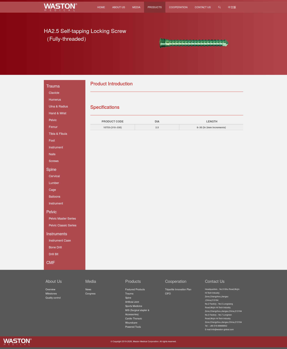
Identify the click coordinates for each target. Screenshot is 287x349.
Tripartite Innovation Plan (178, 289)
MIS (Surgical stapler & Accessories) (137, 312)
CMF (50, 262)
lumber (54, 182)
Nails (52, 154)
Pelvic (51, 211)
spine (51, 169)
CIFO (168, 293)
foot (52, 140)
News (88, 289)
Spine (128, 297)
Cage (52, 189)
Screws (54, 161)
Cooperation (178, 7)
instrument (56, 147)
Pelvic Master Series (62, 218)
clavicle (54, 92)
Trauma (53, 86)
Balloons (54, 196)
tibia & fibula (58, 133)
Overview (50, 289)
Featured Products (135, 289)
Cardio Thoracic (133, 318)
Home (101, 7)
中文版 (232, 7)
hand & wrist (57, 113)
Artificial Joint (132, 301)
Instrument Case (60, 240)
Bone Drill (55, 247)
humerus (55, 99)
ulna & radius (58, 106)
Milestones (51, 293)
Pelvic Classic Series (62, 225)
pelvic (53, 120)
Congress (90, 293)
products (155, 7)
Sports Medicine (133, 306)
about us (118, 7)
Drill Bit (53, 254)
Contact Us (203, 7)
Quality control (53, 297)
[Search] (219, 7)
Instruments (56, 233)
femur (53, 126)
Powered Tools (133, 326)
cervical (54, 176)
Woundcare (131, 322)
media (136, 7)
